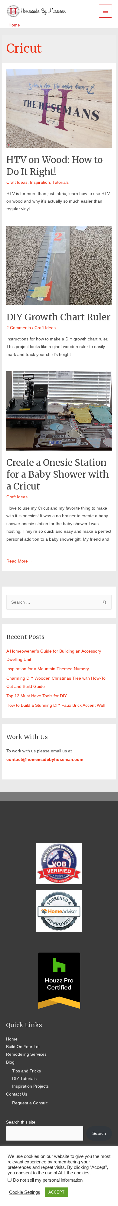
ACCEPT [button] (56, 1192)
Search (99, 1133)
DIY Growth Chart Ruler (58, 317)
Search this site (20, 1122)
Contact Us (16, 1094)
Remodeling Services (26, 1054)
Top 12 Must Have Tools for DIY (36, 696)
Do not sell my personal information (48, 1180)
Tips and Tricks (26, 1071)
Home (12, 1039)
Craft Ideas (17, 182)
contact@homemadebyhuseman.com (44, 759)
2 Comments (18, 328)
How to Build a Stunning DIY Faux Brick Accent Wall (56, 705)
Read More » (18, 561)
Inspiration (40, 182)
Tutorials (60, 182)
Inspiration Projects (30, 1086)
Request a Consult (30, 1103)
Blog (10, 1062)
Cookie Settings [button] (24, 1192)
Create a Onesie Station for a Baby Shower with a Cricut (57, 474)
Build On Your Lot (23, 1046)
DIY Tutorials (24, 1078)
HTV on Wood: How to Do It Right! (54, 165)
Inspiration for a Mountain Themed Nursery (47, 669)
